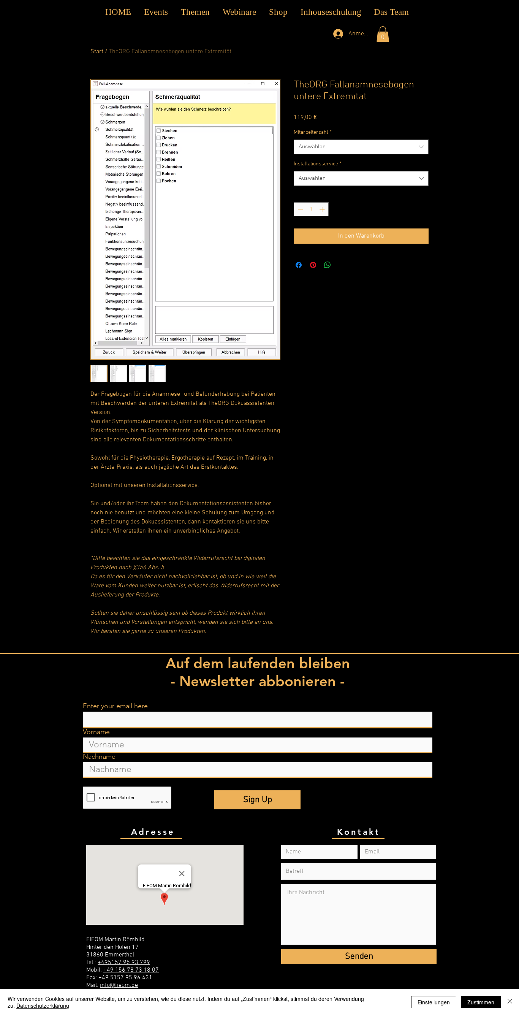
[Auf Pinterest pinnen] (313, 265)
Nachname (99, 756)
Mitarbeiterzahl (313, 132)
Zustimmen (480, 1002)
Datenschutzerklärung (42, 1005)
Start (96, 52)
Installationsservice (318, 164)
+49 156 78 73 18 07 (131, 970)
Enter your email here (115, 706)
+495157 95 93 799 (124, 962)
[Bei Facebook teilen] (298, 265)
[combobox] (361, 147)
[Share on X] (342, 265)
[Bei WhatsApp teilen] (327, 265)
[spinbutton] (311, 209)
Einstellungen (434, 1002)
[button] (195, 12)
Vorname (96, 731)
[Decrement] (299, 209)
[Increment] (323, 209)
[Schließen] (509, 1002)
